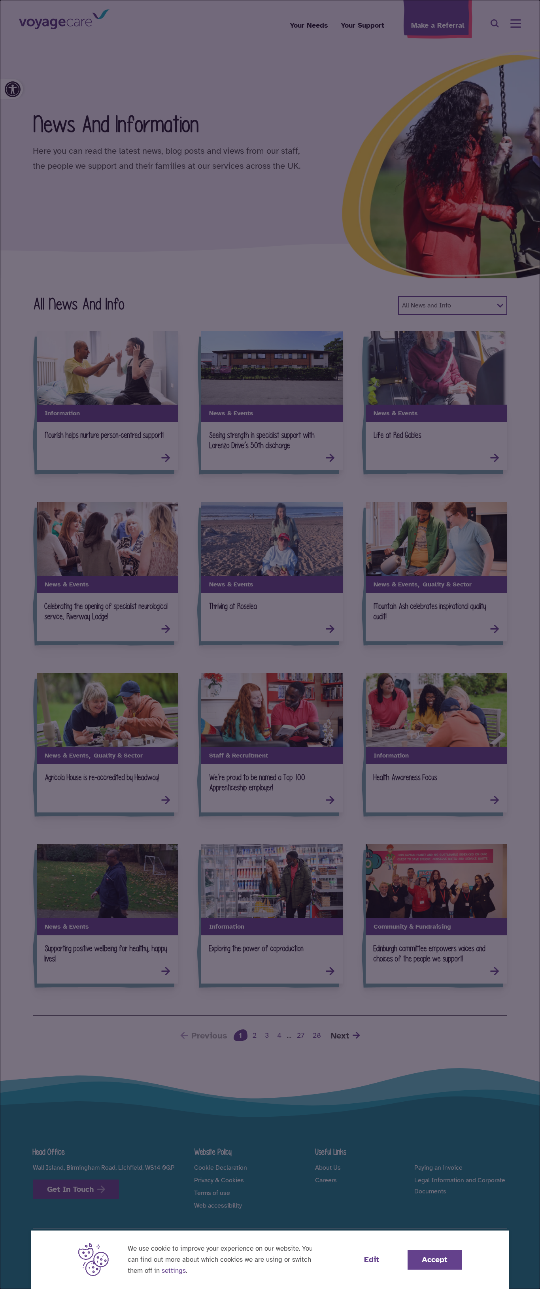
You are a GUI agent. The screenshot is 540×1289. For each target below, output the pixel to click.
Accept (434, 1260)
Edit (371, 1260)
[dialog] (270, 644)
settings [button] (174, 1270)
